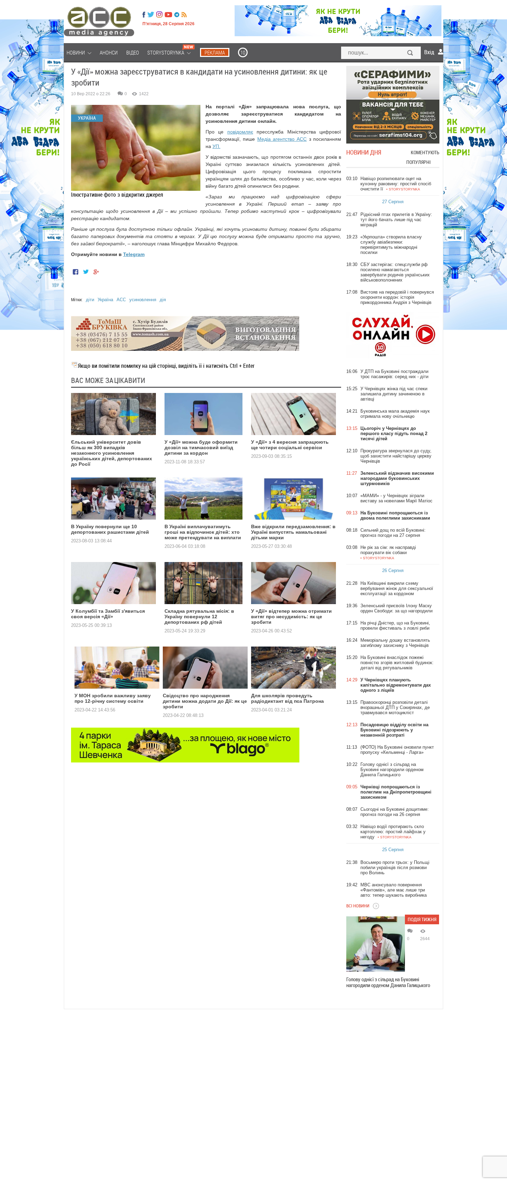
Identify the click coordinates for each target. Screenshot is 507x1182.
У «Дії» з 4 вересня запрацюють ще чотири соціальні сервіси (290, 444)
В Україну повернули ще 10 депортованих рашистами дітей (110, 529)
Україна (105, 299)
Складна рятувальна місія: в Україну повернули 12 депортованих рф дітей (199, 616)
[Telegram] (176, 14)
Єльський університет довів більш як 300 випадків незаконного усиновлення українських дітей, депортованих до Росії (111, 453)
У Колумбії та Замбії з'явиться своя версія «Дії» (108, 613)
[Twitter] (150, 14)
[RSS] (184, 14)
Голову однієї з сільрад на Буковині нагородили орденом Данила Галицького (388, 982)
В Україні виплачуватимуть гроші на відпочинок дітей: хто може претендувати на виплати (203, 532)
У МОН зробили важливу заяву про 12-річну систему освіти (112, 698)
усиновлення (142, 299)
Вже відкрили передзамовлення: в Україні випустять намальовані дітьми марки (293, 532)
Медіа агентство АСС (282, 139)
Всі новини (357, 906)
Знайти (410, 53)
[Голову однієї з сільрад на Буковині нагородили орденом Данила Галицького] (375, 944)
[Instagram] (160, 14)
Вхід (429, 52)
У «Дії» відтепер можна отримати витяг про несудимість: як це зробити (291, 616)
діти (90, 299)
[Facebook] (143, 14)
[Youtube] (168, 14)
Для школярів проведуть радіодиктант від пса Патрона (287, 698)
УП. (216, 146)
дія (163, 299)
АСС (121, 299)
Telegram (134, 254)
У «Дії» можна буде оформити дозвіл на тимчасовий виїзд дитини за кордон (201, 447)
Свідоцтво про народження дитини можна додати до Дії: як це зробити (205, 701)
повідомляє (240, 132)
